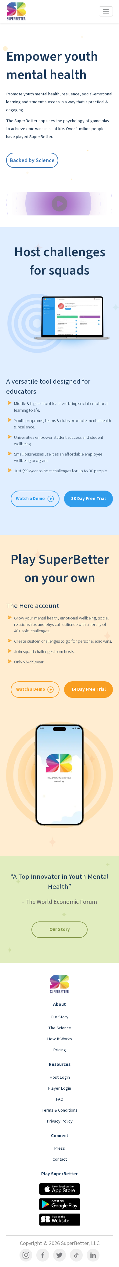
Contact (59, 1159)
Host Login (59, 1077)
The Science (59, 1028)
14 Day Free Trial (88, 689)
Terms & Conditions (59, 1110)
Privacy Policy (60, 1121)
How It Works (59, 1039)
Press (59, 1148)
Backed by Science (32, 160)
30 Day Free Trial (88, 498)
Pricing (59, 1050)
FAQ (59, 1099)
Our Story (59, 929)
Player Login (59, 1088)
